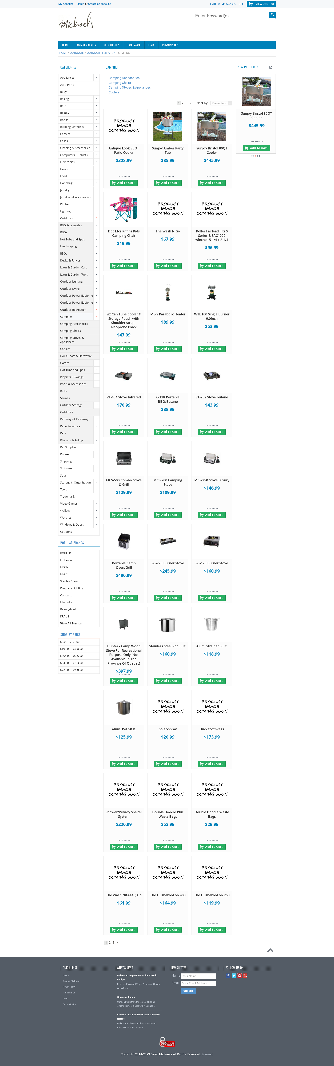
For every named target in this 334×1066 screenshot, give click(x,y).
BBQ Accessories (71, 225)
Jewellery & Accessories (75, 197)
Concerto (66, 595)
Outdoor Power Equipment (78, 296)
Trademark (67, 496)
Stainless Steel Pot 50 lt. (167, 646)
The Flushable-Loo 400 (168, 895)
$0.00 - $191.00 (69, 642)
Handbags (67, 183)
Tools (63, 489)
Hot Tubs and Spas (72, 239)
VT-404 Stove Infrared (124, 397)
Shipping (66, 461)
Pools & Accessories (73, 384)
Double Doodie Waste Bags (212, 814)
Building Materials (72, 127)
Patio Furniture (70, 426)
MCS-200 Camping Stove (167, 482)
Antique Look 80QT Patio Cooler (124, 150)
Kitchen (65, 204)
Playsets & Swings (72, 377)
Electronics (67, 162)
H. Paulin (66, 560)
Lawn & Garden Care (73, 267)
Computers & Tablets (74, 155)
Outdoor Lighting (71, 281)
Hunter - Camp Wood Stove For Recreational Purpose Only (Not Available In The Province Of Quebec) (124, 654)
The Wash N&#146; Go (124, 895)
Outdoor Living (70, 289)
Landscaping (68, 246)
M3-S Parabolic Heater (167, 314)
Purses (64, 454)
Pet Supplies (68, 447)
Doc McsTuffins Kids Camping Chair (124, 233)
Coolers (65, 349)
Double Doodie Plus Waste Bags (168, 814)
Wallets (65, 511)
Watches (65, 518)
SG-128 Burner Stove (212, 563)
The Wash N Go (168, 231)
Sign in (80, 4)
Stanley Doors (69, 581)
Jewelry (64, 190)
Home (63, 52)
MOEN (64, 567)
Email (175, 983)
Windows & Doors (72, 524)
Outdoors (77, 52)
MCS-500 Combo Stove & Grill (124, 482)
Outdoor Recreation (101, 52)
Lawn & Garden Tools (74, 274)
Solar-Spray (168, 729)
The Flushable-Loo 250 (212, 895)
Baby (63, 92)
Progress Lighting (71, 588)
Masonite (66, 602)
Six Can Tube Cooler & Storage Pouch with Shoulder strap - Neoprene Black (123, 320)
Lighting (65, 211)
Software (66, 468)
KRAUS (64, 616)
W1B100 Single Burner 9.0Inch (211, 316)
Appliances (67, 78)
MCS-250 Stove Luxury (211, 480)
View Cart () (265, 4)
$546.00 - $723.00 (71, 663)
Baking (64, 99)
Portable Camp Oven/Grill (124, 565)
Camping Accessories (74, 324)
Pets (63, 433)
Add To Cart (126, 183)
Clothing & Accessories (75, 148)
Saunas (65, 398)
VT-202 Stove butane (212, 397)
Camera (65, 134)
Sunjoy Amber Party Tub (168, 150)
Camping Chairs (70, 331)
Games (64, 363)
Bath (63, 106)
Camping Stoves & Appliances (72, 340)
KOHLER (65, 553)
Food (63, 176)
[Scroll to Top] (271, 951)
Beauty (64, 113)
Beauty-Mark (68, 609)
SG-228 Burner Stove (168, 563)
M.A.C (63, 574)
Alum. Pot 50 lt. (124, 729)
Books (64, 120)
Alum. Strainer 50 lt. (211, 646)
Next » (190, 103)
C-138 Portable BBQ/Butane (168, 399)
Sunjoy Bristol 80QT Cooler (211, 150)
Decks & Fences (70, 260)
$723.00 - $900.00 (71, 670)
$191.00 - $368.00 (71, 649)
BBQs (63, 232)
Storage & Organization (75, 482)
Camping (66, 317)
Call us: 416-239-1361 (226, 4)
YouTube (245, 975)
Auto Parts (67, 85)
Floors (64, 169)
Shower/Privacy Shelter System (124, 814)
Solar (63, 475)
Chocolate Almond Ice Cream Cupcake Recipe (138, 1016)
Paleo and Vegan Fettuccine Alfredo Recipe (137, 977)
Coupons (66, 532)
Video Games (69, 503)
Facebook (228, 975)
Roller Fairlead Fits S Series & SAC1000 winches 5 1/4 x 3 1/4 (211, 235)
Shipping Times (126, 997)
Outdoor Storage (71, 405)
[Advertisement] (212, 31)
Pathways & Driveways (75, 419)
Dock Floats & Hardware (76, 356)
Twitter (234, 975)
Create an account (99, 4)
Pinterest (239, 975)
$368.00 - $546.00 (71, 656)
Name (176, 975)
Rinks (63, 391)
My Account (65, 4)
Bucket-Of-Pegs (212, 729)
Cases (64, 141)
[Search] (272, 15)
